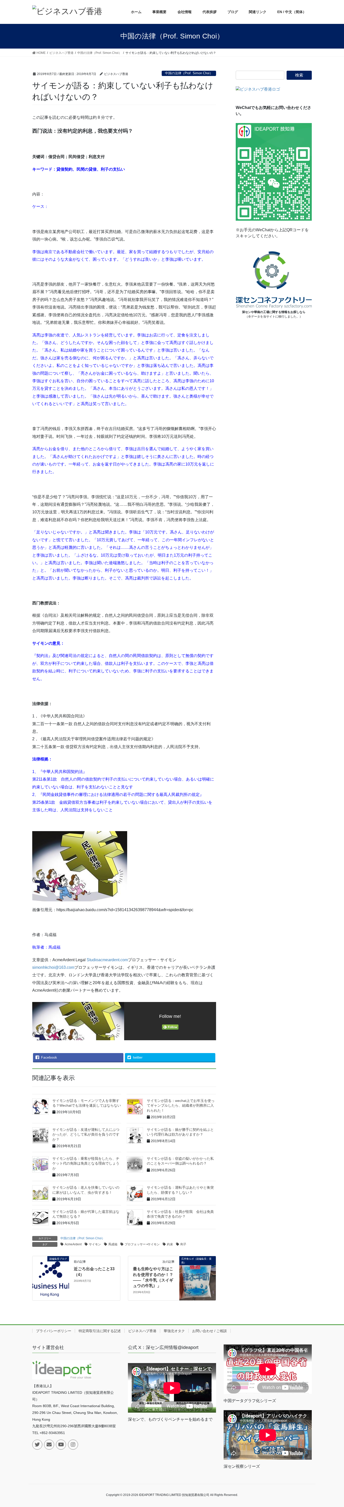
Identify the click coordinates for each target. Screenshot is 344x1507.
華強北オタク (174, 1331)
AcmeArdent (73, 1244)
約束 (170, 1244)
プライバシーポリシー (53, 1331)
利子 (183, 1244)
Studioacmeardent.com (107, 960)
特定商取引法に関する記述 (100, 1331)
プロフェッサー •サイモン (142, 1244)
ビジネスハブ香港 (142, 1331)
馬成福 (112, 1244)
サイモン (95, 1244)
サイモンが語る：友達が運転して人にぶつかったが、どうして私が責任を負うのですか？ (85, 1134)
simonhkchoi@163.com (53, 967)
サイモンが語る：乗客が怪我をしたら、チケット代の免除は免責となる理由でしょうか (85, 1163)
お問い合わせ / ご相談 (209, 1331)
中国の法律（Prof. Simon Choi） (189, 73)
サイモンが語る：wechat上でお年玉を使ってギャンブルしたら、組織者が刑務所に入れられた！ (181, 1105)
